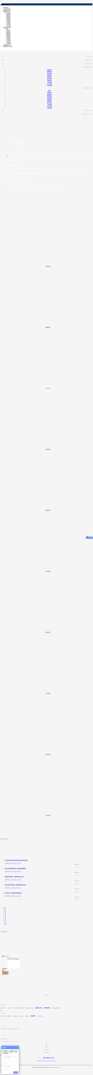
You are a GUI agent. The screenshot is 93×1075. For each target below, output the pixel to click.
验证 (3, 970)
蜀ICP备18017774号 (49, 1057)
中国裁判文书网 (38, 1007)
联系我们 (33, 1016)
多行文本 (4, 968)
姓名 (3, 956)
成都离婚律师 (47, 1007)
